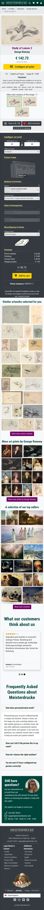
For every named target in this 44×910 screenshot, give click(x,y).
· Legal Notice (8, 855)
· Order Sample (28, 866)
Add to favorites (33, 123)
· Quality (26, 857)
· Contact (6, 852)
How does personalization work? (20, 707)
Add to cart (23, 275)
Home (4, 9)
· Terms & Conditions (10, 857)
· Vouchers (27, 863)
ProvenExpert (17, 665)
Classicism (20, 9)
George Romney (32, 9)
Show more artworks (22, 607)
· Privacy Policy (8, 860)
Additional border (9, 149)
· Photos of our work (30, 860)
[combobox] (22, 151)
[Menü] (2, 3)
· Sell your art (28, 855)
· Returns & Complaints (11, 866)
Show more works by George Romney (22, 499)
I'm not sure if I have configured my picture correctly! (21, 764)
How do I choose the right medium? (21, 754)
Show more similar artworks (22, 434)
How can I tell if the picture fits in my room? (22, 745)
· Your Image (28, 852)
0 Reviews (26, 128)
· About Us (7, 869)
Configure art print (23, 66)
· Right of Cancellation (11, 863)
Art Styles (11, 9)
